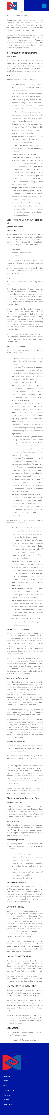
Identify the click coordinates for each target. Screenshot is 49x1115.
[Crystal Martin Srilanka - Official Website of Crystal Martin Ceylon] (12, 6)
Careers (7, 1095)
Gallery (6, 1100)
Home (6, 1081)
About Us (7, 1085)
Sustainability (9, 1090)
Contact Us (8, 1105)
